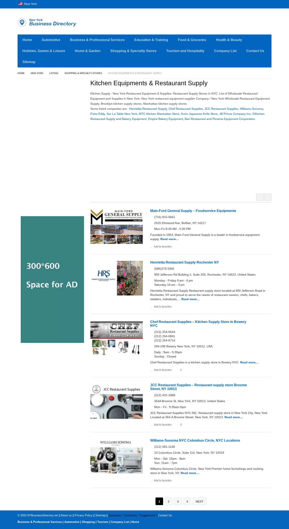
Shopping (88, 522)
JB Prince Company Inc (235, 113)
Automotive (51, 40)
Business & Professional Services (97, 40)
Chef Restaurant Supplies (186, 108)
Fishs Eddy (97, 113)
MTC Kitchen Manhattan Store (159, 113)
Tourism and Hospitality (185, 51)
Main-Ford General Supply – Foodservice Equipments (193, 211)
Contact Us (255, 51)
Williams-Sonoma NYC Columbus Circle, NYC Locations (195, 440)
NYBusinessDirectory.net (42, 515)
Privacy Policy (83, 515)
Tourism (102, 522)
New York (30, 3)
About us (66, 515)
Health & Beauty (229, 40)
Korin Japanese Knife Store (199, 113)
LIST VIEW (267, 197)
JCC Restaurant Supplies (221, 108)
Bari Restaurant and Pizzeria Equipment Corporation (220, 119)
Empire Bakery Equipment (165, 119)
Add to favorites (163, 246)
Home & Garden (87, 51)
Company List (225, 51)
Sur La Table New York (122, 113)
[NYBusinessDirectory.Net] (58, 22)
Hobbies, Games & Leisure (43, 51)
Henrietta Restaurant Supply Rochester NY (184, 262)
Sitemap (29, 62)
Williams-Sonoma (251, 108)
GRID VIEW (260, 197)
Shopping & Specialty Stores (133, 51)
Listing (53, 73)
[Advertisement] (183, 156)
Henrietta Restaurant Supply (148, 108)
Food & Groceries (192, 40)
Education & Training (151, 40)
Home (27, 40)
